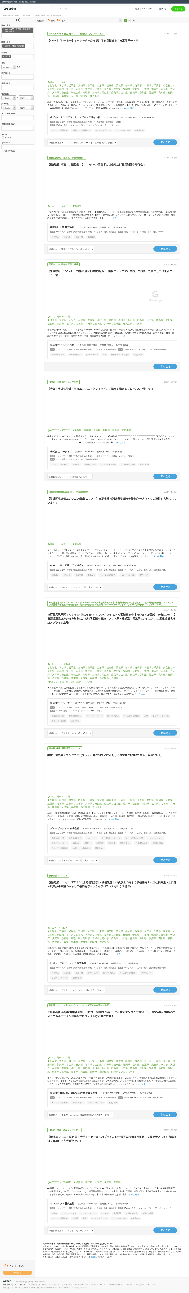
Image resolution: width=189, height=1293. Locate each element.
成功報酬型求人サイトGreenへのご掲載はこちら (44, 1284)
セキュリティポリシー (98, 1284)
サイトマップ (152, 1284)
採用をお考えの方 (143, 9)
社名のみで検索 (9, 151)
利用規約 (129, 1284)
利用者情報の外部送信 (116, 1284)
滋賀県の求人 (27, 15)
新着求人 (8, 138)
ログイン (163, 9)
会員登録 (178, 9)
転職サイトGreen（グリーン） (10, 9)
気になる (165, 142)
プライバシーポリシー (80, 1284)
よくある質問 (140, 1284)
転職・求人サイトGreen (11, 15)
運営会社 (67, 1284)
